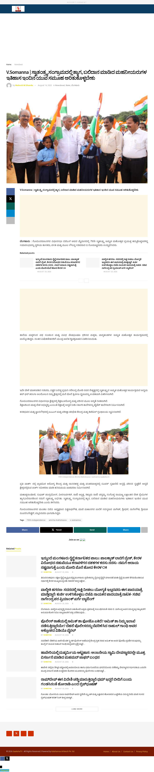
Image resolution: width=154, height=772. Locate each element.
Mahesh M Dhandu (24, 85)
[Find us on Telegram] (31, 733)
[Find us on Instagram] (23, 733)
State (68, 85)
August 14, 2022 (45, 85)
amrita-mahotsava (58, 520)
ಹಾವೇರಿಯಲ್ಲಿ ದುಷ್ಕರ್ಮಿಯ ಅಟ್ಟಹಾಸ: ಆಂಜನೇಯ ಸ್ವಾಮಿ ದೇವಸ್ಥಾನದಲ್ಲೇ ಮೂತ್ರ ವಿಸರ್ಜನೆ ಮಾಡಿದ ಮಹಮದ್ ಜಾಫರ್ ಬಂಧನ (93, 654)
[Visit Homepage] (18, 9)
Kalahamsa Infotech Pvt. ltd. (63, 751)
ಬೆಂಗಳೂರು (75, 85)
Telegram (4, 770)
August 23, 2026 (44, 272)
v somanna (75, 520)
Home (8, 64)
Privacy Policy (142, 751)
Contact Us (128, 751)
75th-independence (36, 520)
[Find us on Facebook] (9, 733)
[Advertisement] (77, 39)
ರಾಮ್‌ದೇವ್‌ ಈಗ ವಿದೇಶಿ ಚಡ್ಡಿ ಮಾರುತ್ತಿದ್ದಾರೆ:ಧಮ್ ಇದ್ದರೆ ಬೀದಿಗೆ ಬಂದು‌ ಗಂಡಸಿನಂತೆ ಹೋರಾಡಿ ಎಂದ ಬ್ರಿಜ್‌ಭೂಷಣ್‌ (86, 681)
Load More (77, 709)
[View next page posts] (86, 281)
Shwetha (47, 572)
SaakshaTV (17, 751)
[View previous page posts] (81, 281)
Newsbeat (18, 64)
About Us (116, 751)
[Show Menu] (7, 8)
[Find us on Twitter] (16, 733)
